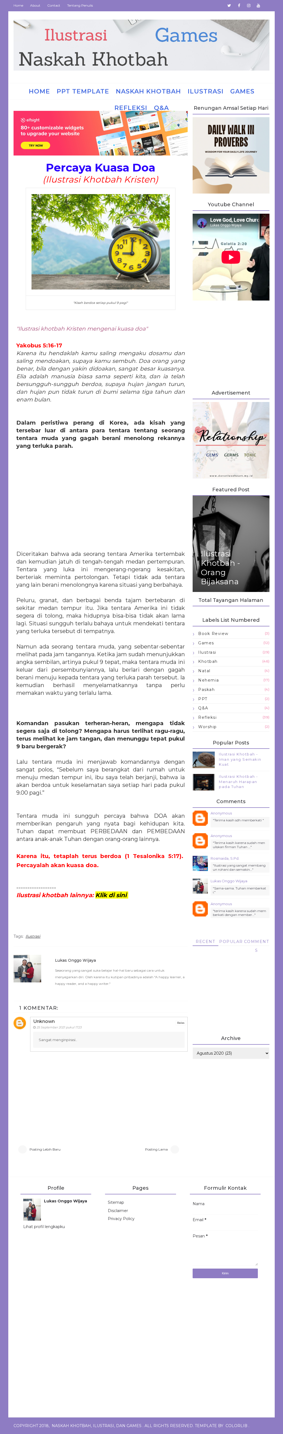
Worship (207, 726)
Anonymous (221, 813)
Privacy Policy (121, 1218)
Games (242, 91)
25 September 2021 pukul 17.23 (59, 1027)
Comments (256, 942)
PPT (203, 698)
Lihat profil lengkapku (44, 1226)
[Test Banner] (231, 440)
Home (18, 5)
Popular (231, 941)
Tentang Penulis (80, 5)
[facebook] (239, 5)
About (35, 5)
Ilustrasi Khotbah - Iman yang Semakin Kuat (240, 759)
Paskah (206, 689)
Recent (205, 941)
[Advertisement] (100, 496)
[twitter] (229, 5)
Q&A (161, 108)
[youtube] (258, 5)
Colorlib (236, 1425)
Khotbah (208, 661)
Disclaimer (118, 1210)
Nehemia (208, 680)
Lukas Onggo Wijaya (75, 960)
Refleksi (130, 108)
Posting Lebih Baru (45, 1149)
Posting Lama (156, 1149)
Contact (53, 5)
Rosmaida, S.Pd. (225, 858)
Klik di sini (111, 895)
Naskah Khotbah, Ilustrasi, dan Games (97, 1425)
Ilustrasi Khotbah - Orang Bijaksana (220, 567)
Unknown (44, 1021)
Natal (204, 670)
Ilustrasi (206, 91)
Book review (213, 633)
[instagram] (249, 5)
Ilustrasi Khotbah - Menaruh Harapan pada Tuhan (238, 781)
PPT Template (83, 91)
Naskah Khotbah (148, 91)
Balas (180, 1023)
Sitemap (116, 1202)
